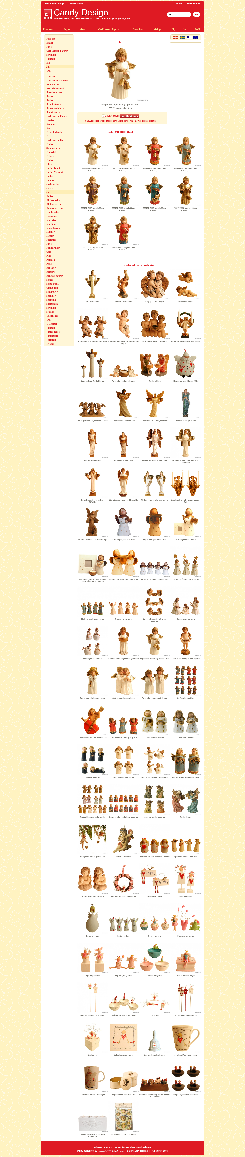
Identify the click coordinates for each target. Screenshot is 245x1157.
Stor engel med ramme (186, 540)
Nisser (83, 29)
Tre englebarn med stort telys (155, 341)
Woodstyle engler (185, 302)
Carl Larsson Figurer (109, 29)
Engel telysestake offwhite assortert (154, 620)
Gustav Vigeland (54, 172)
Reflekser (51, 267)
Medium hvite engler (155, 738)
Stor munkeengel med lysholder (186, 777)
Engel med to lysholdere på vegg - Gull (186, 501)
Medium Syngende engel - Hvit (154, 579)
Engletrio (155, 1015)
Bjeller (49, 100)
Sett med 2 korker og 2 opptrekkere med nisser (154, 1096)
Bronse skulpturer (55, 108)
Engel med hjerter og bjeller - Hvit (154, 659)
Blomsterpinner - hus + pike (92, 1015)
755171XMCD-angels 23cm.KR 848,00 (186, 169)
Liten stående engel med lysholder (123, 659)
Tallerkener (52, 315)
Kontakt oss (77, 3)
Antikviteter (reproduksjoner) (55, 86)
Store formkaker (155, 936)
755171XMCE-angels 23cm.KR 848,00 (154, 209)
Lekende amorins (123, 857)
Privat (179, 3)
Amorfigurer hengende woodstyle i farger (123, 342)
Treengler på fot (186, 896)
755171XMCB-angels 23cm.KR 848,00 (154, 169)
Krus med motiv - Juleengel (93, 1095)
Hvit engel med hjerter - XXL (186, 381)
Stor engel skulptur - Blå (185, 421)
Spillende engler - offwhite (185, 857)
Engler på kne (155, 381)
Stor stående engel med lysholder (123, 500)
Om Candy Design (54, 3)
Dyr (48, 128)
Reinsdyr (51, 271)
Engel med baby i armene (124, 421)
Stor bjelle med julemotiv (155, 1055)
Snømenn (51, 299)
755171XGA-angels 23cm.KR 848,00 (93, 249)
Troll (197, 29)
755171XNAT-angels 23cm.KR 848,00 (123, 169)
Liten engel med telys (123, 460)
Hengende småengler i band (92, 857)
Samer (49, 279)
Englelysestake (92, 302)
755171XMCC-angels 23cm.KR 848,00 (124, 209)
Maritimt (51, 224)
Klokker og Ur (53, 204)
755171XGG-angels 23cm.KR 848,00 (185, 209)
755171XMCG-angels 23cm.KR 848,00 (124, 249)
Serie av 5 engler (93, 777)
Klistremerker (53, 200)
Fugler (49, 160)
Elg (173, 29)
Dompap (50, 124)
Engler (67, 29)
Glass (49, 164)
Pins (48, 255)
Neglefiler (51, 239)
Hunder (50, 180)
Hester (49, 176)
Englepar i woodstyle (155, 302)
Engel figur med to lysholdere (155, 421)
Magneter (51, 220)
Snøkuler (51, 295)
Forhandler (193, 3)
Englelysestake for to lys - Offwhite (92, 501)
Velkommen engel (154, 896)
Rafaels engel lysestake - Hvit (155, 460)
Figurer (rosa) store (123, 976)
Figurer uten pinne (186, 936)
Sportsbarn (52, 303)
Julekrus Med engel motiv (185, 1055)
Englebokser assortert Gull (124, 1095)
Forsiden (50, 38)
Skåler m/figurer (155, 976)
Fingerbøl (51, 152)
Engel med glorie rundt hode (92, 698)
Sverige (50, 311)
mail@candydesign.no (118, 18)
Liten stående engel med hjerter (186, 659)
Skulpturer (52, 291)
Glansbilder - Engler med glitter (124, 1134)
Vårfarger (51, 339)
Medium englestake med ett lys (154, 500)
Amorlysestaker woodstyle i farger (93, 341)
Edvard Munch (54, 132)
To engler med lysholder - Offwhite (123, 579)
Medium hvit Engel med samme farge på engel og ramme (92, 580)
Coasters (50, 120)
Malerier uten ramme (57, 80)
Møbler (50, 235)
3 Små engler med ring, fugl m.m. (123, 738)
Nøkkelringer (53, 247)
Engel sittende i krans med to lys (185, 341)
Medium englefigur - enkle (92, 619)
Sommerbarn (53, 148)
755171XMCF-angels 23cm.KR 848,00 (92, 209)
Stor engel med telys (93, 460)
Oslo (48, 251)
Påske (49, 263)
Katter (49, 196)
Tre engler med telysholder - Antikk (92, 421)
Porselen (50, 259)
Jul (184, 29)
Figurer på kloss (93, 976)
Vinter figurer (53, 331)
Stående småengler (123, 619)
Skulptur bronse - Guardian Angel (93, 540)
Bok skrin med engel (186, 976)
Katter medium (123, 936)
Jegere (49, 188)
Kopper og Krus (54, 208)
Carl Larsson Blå (55, 140)
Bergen (50, 96)
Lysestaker (51, 216)
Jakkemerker (53, 184)
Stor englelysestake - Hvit (123, 540)
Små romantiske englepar (123, 698)
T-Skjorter (51, 323)
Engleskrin (92, 1055)
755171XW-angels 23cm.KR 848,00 (92, 169)
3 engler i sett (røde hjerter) (93, 381)
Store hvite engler (186, 738)
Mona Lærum (53, 228)
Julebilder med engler (123, 1055)
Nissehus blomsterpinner (186, 1015)
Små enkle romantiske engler (92, 817)
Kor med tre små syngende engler (155, 857)
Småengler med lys (185, 698)
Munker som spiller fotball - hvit (155, 777)
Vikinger (158, 29)
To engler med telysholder (123, 381)
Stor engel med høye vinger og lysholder (185, 461)
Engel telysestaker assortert (186, 1095)
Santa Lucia (52, 283)
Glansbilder (52, 287)
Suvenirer (138, 29)
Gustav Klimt (53, 168)
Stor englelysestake (123, 302)
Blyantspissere (53, 104)
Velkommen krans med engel (123, 896)
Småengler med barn (186, 619)
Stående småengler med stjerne (186, 579)
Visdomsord (52, 335)
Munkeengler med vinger (123, 777)
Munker (50, 231)
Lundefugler (52, 212)
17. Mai (50, 343)
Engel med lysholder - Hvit (154, 540)
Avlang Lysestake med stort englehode (92, 1135)
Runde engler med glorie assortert (124, 817)
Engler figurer (186, 817)
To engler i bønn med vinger (154, 698)
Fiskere (50, 156)
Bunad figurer (53, 112)
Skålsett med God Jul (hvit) (124, 1015)
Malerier (50, 76)
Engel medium (92, 936)
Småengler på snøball (92, 659)
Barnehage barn (54, 92)
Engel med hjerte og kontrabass (93, 738)
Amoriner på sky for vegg (93, 896)
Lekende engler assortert (155, 817)
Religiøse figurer (54, 275)
